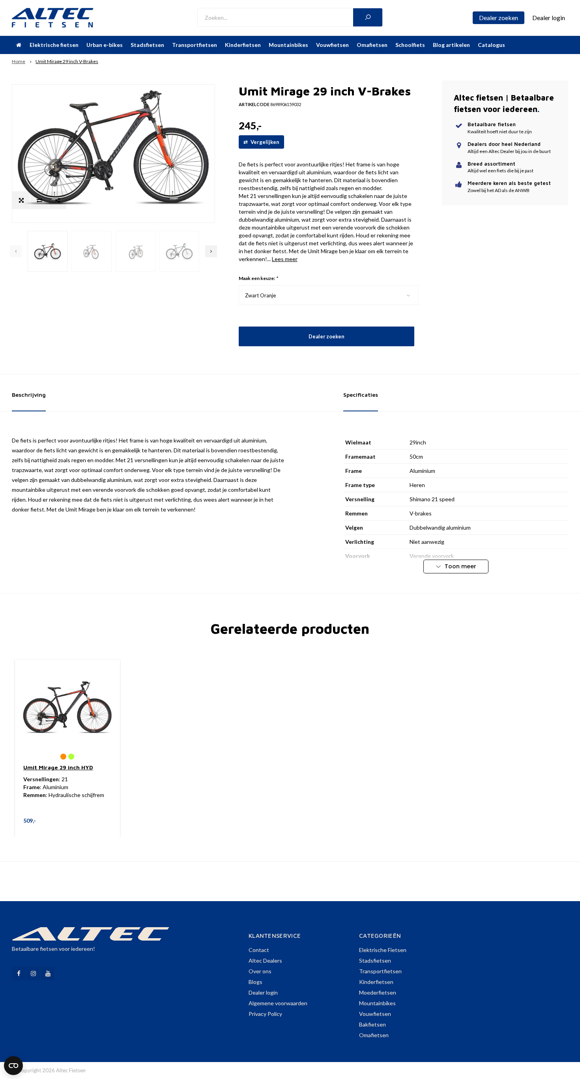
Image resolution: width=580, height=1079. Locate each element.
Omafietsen (372, 44)
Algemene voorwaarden (278, 1003)
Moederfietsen (377, 992)
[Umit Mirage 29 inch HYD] (67, 707)
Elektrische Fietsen (382, 949)
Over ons (260, 971)
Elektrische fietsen (54, 44)
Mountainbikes (288, 44)
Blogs (255, 981)
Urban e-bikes (104, 44)
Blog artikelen (451, 44)
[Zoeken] (367, 17)
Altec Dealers (265, 960)
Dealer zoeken (326, 336)
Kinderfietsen (243, 44)
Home (18, 61)
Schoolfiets (410, 44)
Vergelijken (264, 142)
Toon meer (459, 566)
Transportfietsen (194, 44)
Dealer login (263, 992)
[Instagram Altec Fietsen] (33, 973)
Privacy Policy (265, 1013)
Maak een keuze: (258, 278)
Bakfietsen (372, 1024)
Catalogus (491, 44)
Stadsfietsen (147, 44)
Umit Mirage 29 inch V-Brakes (67, 61)
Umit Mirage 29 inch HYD (58, 767)
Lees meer (284, 259)
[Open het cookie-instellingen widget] (13, 1065)
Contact (259, 949)
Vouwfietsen (332, 44)
